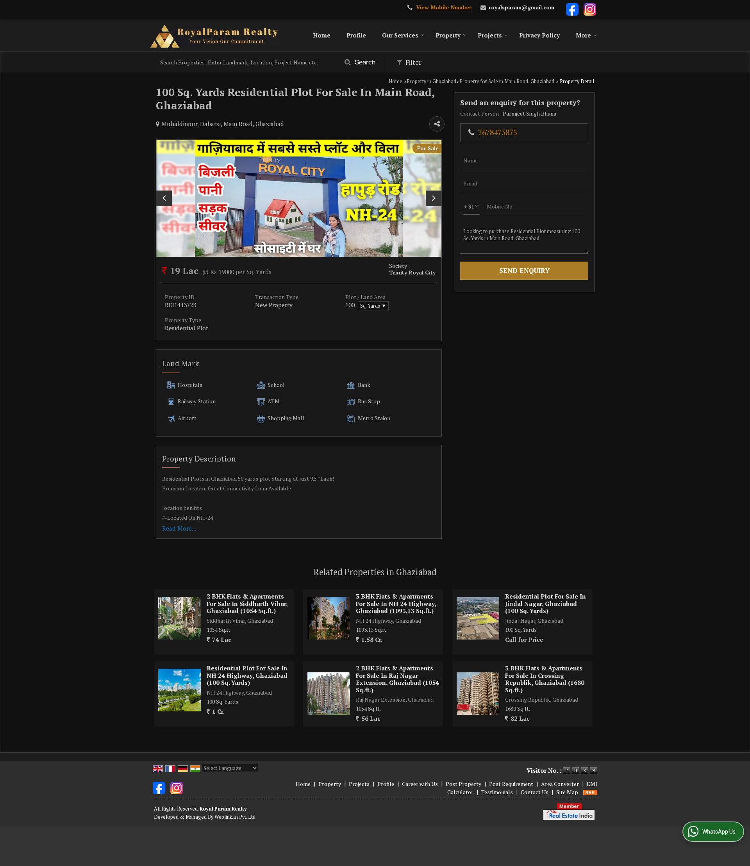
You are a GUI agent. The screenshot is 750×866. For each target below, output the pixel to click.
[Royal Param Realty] (214, 35)
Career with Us (420, 784)
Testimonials (497, 792)
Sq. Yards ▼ (373, 306)
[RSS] (590, 792)
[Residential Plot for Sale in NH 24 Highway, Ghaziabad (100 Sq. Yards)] (179, 690)
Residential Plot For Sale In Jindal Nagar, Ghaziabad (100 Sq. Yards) (545, 603)
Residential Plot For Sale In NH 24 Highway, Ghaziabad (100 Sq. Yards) (247, 675)
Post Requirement (511, 784)
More (583, 35)
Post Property (463, 784)
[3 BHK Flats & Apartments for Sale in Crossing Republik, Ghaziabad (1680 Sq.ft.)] (478, 693)
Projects (490, 35)
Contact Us (534, 792)
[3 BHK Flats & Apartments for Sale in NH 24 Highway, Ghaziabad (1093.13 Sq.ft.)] (328, 618)
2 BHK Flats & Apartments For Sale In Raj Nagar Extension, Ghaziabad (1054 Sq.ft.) (397, 678)
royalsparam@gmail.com (521, 7)
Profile (356, 35)
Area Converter (560, 784)
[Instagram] (590, 8)
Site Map (567, 792)
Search (364, 62)
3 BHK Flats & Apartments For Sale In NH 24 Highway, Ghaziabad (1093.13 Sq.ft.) (396, 603)
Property (448, 35)
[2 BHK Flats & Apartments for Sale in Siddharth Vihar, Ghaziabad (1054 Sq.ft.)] (179, 618)
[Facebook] (572, 8)
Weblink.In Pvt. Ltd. (235, 817)
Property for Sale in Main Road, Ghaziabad (506, 81)
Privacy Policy (539, 35)
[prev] (164, 198)
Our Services (400, 35)
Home (321, 35)
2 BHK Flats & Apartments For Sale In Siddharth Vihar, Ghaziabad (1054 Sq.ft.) (247, 603)
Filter (412, 62)
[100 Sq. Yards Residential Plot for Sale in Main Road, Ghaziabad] (299, 198)
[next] (433, 198)
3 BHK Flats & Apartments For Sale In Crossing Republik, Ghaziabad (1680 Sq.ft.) (544, 678)
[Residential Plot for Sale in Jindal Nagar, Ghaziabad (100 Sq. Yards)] (478, 618)
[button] (443, 7)
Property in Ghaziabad (431, 81)
